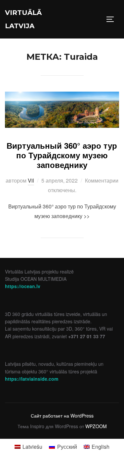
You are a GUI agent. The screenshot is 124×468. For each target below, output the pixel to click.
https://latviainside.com (31, 378)
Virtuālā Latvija (23, 19)
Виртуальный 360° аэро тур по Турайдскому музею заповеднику (62, 155)
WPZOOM (96, 426)
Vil (31, 180)
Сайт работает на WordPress (62, 415)
